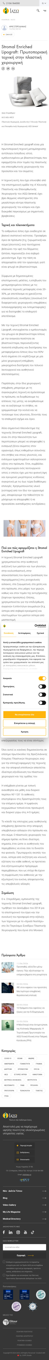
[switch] (42, 686)
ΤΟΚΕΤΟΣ (39, 1091)
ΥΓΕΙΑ (6, 1096)
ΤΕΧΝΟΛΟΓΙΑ (25, 1091)
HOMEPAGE (5, 19)
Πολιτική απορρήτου (24, 1336)
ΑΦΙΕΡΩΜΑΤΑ (9, 1064)
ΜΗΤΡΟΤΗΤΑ (32, 1080)
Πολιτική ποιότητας (24, 1332)
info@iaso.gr (26, 1175)
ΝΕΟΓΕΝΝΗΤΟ (9, 1085)
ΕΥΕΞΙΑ (36, 1069)
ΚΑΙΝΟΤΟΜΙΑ (37, 1075)
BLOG (13, 19)
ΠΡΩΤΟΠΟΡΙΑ (9, 1091)
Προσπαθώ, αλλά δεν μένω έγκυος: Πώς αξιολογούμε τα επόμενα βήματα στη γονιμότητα (32, 970)
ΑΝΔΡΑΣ (31, 1058)
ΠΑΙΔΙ (22, 1085)
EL (43, 3)
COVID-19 (7, 1058)
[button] (24, 1345)
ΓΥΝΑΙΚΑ (39, 1064)
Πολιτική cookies (25, 1341)
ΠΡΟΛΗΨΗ (34, 1085)
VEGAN (19, 1058)
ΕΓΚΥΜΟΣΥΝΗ (23, 1069)
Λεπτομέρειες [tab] (24, 633)
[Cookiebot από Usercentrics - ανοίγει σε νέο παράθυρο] (35, 626)
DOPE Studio (27, 1355)
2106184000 (13, 3)
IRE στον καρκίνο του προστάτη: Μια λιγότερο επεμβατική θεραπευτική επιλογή (32, 991)
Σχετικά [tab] (40, 633)
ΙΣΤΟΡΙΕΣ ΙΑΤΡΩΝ (20, 1075)
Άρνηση (24, 732)
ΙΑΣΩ (6, 1075)
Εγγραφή (21, 1255)
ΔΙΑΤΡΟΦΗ (8, 1069)
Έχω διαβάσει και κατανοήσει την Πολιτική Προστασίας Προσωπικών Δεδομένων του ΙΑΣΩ (23, 1276)
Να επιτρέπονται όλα (24, 714)
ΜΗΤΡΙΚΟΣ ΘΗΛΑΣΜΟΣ (12, 1080)
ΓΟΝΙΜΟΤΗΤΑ (25, 1064)
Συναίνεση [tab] (8, 633)
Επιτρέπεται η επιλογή (24, 723)
